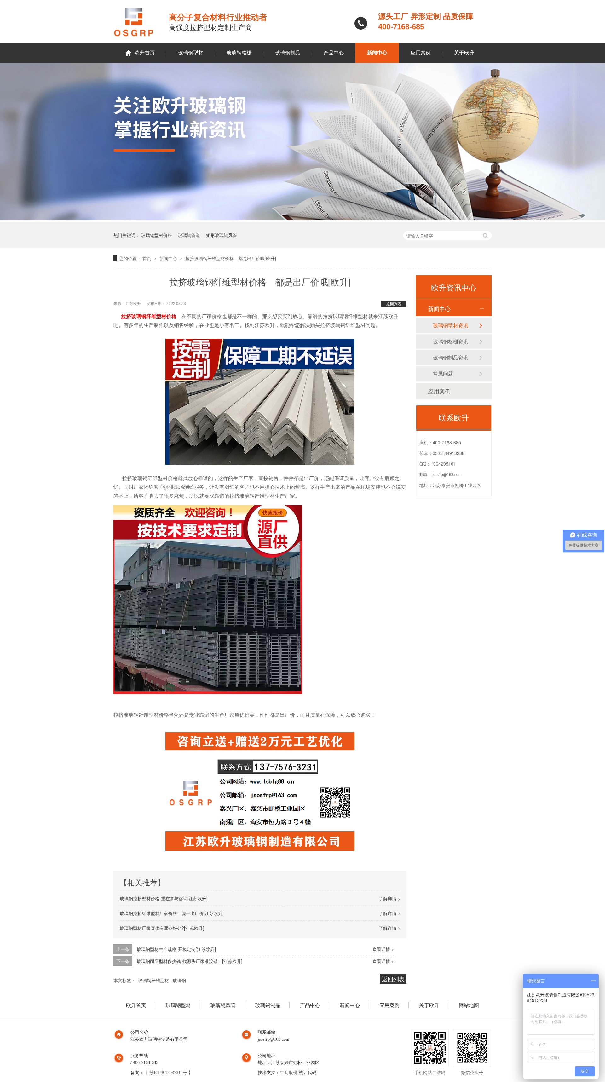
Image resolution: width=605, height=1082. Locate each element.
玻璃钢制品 (287, 52)
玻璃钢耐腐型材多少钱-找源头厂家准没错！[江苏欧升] (189, 961)
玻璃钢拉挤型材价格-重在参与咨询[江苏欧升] (164, 898)
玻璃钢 (179, 980)
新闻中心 (377, 52)
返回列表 (393, 303)
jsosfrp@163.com (447, 474)
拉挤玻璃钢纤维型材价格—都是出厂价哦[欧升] (230, 258)
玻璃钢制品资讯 (450, 357)
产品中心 (334, 52)
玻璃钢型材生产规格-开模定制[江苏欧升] (176, 949)
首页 (147, 258)
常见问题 (443, 373)
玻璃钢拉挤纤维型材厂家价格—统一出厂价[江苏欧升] (172, 913)
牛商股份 (288, 1072)
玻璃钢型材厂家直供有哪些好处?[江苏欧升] (162, 928)
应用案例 (421, 52)
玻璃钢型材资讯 (450, 325)
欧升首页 (145, 52)
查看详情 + (383, 949)
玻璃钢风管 (223, 1005)
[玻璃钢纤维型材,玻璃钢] (137, 22)
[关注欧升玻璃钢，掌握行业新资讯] (302, 218)
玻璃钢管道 (189, 235)
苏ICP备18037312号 (168, 1072)
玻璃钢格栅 (239, 52)
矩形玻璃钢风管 (221, 235)
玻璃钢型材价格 (156, 235)
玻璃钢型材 (190, 52)
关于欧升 (464, 52)
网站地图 (469, 1005)
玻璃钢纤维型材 (153, 980)
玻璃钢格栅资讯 (450, 341)
